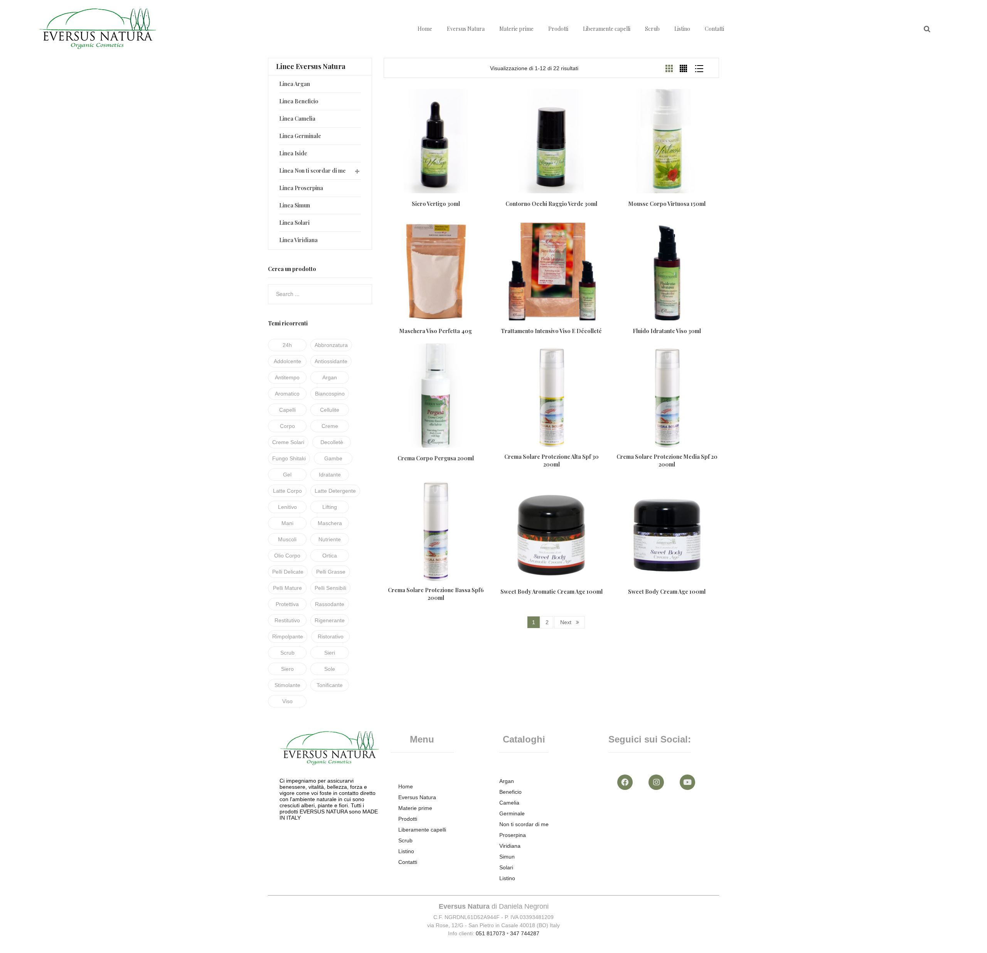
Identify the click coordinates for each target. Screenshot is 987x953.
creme (330, 426)
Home (425, 28)
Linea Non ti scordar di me (312, 170)
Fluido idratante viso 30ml (667, 331)
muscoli (287, 539)
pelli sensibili (330, 588)
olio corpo (287, 555)
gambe (333, 458)
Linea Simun (294, 205)
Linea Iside (293, 153)
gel (287, 474)
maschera (330, 523)
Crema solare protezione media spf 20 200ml (667, 460)
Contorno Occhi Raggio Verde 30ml (551, 203)
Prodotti (558, 28)
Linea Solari (294, 222)
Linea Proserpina (301, 188)
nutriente (329, 539)
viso (287, 701)
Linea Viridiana (298, 240)
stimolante (287, 685)
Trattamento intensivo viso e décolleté (551, 331)
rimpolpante (287, 636)
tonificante (330, 685)
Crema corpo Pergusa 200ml (435, 458)
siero (287, 669)
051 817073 (490, 933)
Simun (507, 857)
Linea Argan (294, 84)
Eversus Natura (466, 28)
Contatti (714, 28)
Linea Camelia (297, 118)
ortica (329, 555)
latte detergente (335, 491)
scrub (287, 653)
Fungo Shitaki (289, 458)
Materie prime (516, 28)
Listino (682, 28)
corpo (287, 426)
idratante (330, 474)
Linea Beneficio (298, 101)
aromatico (287, 394)
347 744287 (524, 933)
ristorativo (331, 636)
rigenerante (330, 620)
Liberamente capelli (606, 28)
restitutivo (287, 620)
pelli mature (287, 588)
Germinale (512, 813)
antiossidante (331, 361)
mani (287, 523)
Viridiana (509, 846)
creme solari (288, 442)
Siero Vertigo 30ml (436, 203)
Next (565, 622)
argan (329, 377)
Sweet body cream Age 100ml (667, 591)
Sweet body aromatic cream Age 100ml (551, 591)
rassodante (329, 604)
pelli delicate (287, 572)
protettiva (287, 604)
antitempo (287, 377)
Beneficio (510, 792)
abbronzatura (331, 345)
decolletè (331, 442)
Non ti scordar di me (524, 824)
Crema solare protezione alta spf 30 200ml (551, 460)
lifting (329, 507)
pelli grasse (330, 572)
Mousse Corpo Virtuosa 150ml (667, 203)
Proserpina (512, 835)
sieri (329, 653)
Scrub (652, 28)
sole (329, 669)
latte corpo (287, 491)
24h (287, 345)
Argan (506, 781)
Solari (506, 867)
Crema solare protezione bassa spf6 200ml (436, 593)
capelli (287, 410)
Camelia (509, 803)
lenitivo (287, 507)
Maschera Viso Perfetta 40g (435, 331)
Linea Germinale (300, 136)
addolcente (287, 361)
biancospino (330, 394)
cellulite (329, 410)
